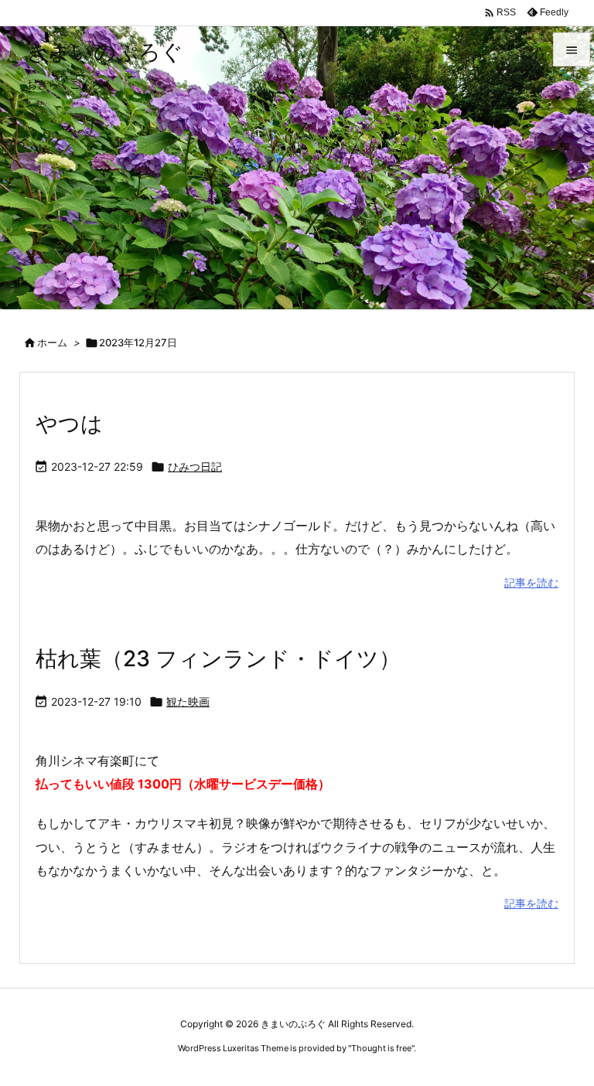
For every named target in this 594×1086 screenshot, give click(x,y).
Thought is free (381, 1048)
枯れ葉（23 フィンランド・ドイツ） (218, 658)
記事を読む (531, 582)
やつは (69, 423)
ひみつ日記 (195, 466)
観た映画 (188, 701)
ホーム (52, 342)
